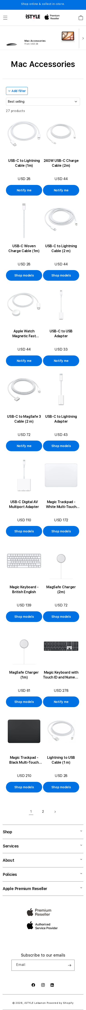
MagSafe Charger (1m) (24, 674)
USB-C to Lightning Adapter (61, 419)
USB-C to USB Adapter (61, 333)
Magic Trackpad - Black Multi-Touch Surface (24, 760)
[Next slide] (82, 38)
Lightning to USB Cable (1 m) (61, 760)
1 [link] (31, 812)
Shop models (24, 275)
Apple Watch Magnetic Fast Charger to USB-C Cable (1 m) (24, 334)
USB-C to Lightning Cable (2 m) (61, 248)
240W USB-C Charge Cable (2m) (61, 163)
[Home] (32, 16)
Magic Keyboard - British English (24, 589)
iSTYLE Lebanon (35, 1003)
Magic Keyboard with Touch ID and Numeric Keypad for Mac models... (61, 675)
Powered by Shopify (60, 1003)
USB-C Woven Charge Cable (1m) (24, 248)
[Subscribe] (69, 965)
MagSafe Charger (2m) (61, 589)
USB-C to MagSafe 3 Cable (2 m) (24, 419)
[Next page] (55, 812)
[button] (5, 17)
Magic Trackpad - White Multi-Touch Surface (61, 504)
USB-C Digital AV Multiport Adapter (24, 504)
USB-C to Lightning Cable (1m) (24, 163)
